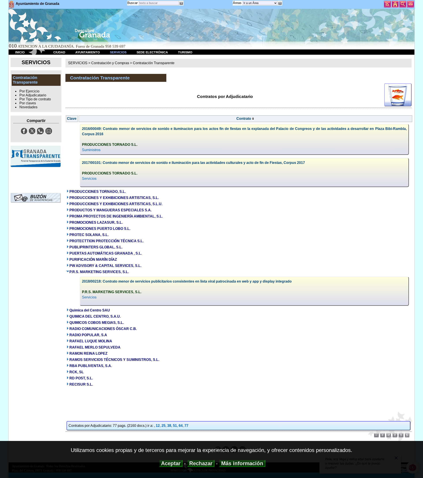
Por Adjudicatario (32, 95)
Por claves (27, 103)
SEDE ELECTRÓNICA (152, 52)
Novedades (28, 107)
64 (181, 425)
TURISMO (185, 52)
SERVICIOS (118, 52)
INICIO (20, 52)
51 (175, 425)
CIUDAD (59, 52)
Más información (242, 463)
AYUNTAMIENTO (87, 52)
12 (158, 425)
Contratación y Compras (110, 63)
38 (169, 425)
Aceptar (171, 463)
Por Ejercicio (29, 91)
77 (186, 425)
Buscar (132, 3)
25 (163, 425)
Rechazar (201, 463)
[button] (280, 3)
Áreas (237, 3)
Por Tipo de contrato (35, 99)
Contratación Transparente (153, 63)
